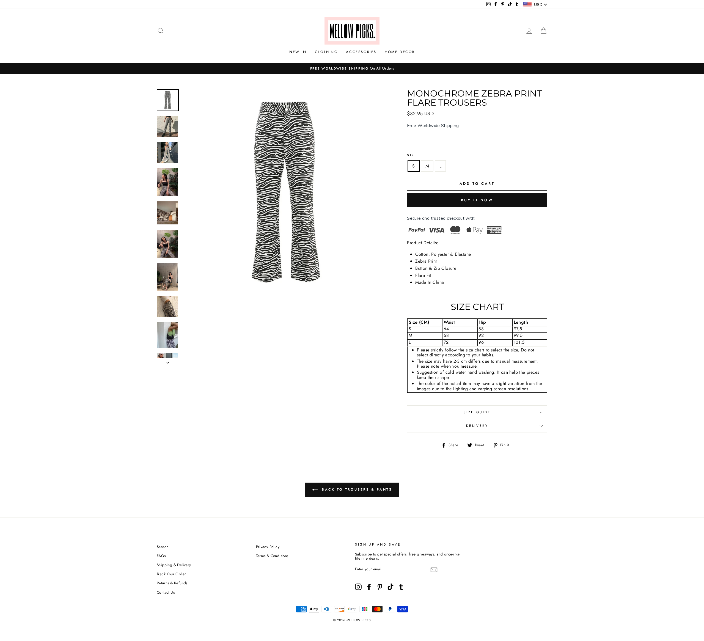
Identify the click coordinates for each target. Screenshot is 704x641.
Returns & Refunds (172, 583)
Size (412, 155)
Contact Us (166, 592)
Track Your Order (171, 574)
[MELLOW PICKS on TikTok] (390, 587)
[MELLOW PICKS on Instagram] (358, 587)
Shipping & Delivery (174, 565)
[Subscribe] (434, 569)
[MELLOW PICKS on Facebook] (369, 587)
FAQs (161, 556)
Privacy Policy (268, 546)
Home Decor (400, 51)
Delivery (477, 425)
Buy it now (477, 200)
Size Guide (477, 412)
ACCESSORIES (361, 51)
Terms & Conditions (272, 556)
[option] (352, 68)
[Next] (168, 361)
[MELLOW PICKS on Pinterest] (379, 587)
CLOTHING (326, 51)
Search (162, 546)
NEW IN (298, 51)
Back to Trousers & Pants (356, 489)
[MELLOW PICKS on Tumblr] (401, 587)
